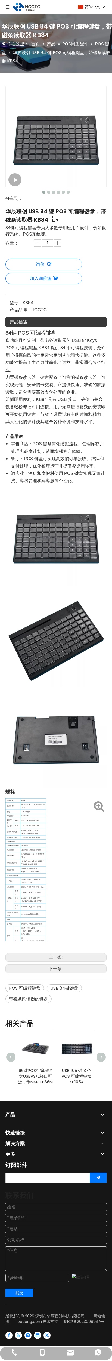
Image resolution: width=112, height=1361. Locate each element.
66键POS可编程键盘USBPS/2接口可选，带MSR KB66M (35, 1076)
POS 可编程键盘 (25, 988)
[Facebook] (9, 1335)
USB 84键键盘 (64, 988)
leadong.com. (30, 1321)
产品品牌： (20, 310)
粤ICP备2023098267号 (83, 1321)
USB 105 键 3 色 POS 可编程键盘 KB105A (76, 1076)
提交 (19, 1292)
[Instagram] (28, 1335)
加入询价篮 (41, 278)
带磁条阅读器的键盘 (28, 999)
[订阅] (98, 1178)
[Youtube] (18, 1335)
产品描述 (18, 322)
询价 (40, 264)
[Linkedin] (37, 1335)
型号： (16, 302)
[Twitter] (47, 1335)
